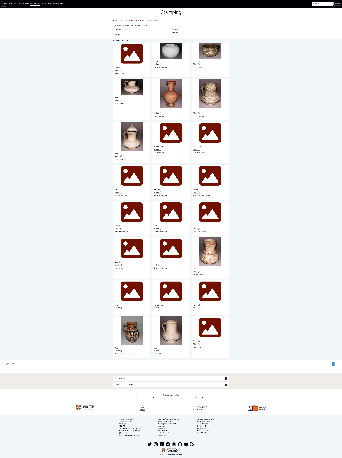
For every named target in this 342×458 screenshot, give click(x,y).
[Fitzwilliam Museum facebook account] (162, 444)
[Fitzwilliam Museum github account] (180, 444)
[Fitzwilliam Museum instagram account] (156, 444)
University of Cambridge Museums (168, 419)
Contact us (161, 426)
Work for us (161, 428)
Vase (195, 269)
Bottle (156, 110)
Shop (61, 3)
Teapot (117, 67)
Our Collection (34, 3)
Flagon (117, 226)
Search (337, 4)
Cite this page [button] (120, 378)
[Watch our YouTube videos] (186, 444)
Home (11, 3)
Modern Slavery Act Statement (168, 433)
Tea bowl (196, 61)
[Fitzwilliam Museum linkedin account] (168, 444)
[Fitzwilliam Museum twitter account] (150, 444)
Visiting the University (203, 421)
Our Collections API (164, 430)
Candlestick (197, 147)
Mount (117, 262)
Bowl (156, 61)
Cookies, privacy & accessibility (167, 424)
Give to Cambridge (202, 424)
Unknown (122, 73)
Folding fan (158, 147)
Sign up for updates (171, 395)
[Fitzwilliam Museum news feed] (192, 444)
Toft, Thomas (124, 354)
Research (56, 3)
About (49, 3)
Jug (116, 97)
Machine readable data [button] (124, 385)
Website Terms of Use (165, 421)
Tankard (118, 189)
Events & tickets (24, 3)
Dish (155, 226)
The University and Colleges (205, 419)
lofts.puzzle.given (133, 435)
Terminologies (139, 20)
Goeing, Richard (205, 195)
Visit (15, 3)
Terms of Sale (162, 435)
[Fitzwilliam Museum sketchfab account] (174, 444)
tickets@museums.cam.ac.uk (130, 433)
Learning (43, 3)
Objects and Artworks (126, 20)
